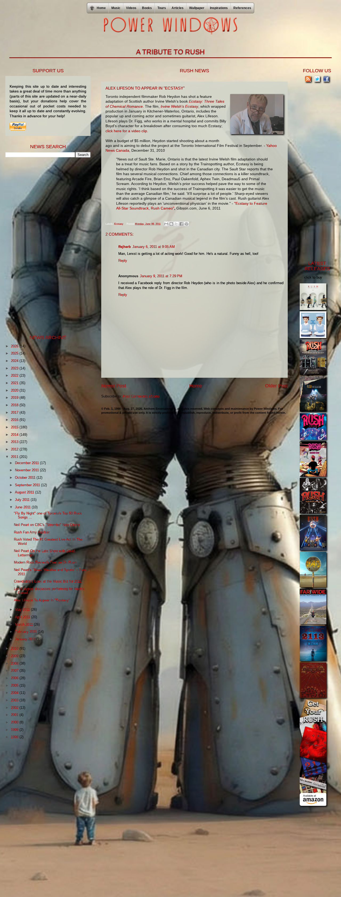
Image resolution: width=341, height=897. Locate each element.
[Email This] (166, 224)
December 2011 (27, 463)
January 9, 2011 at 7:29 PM (161, 276)
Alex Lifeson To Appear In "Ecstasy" (42, 600)
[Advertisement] (45, 245)
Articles (178, 8)
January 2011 (25, 639)
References (242, 8)
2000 (15, 722)
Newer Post (113, 385)
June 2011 (23, 507)
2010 (15, 648)
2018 (15, 405)
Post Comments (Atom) (141, 396)
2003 (15, 700)
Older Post (276, 385)
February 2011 (26, 632)
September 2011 (28, 485)
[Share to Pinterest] (186, 224)
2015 (15, 427)
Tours (161, 8)
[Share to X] (176, 224)
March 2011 (24, 624)
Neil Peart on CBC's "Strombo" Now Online (47, 525)
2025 (15, 353)
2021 (15, 383)
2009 (15, 656)
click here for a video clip (126, 131)
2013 (15, 442)
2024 (15, 361)
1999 (15, 730)
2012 (15, 449)
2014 (15, 435)
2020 (15, 390)
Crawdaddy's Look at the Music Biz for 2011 (48, 581)
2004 (15, 693)
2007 (15, 671)
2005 (15, 685)
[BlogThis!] (171, 224)
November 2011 (27, 470)
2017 (15, 413)
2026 (15, 346)
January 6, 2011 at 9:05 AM (153, 247)
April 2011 (23, 617)
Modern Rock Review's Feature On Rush (45, 562)
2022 (15, 375)
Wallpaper (196, 8)
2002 (15, 708)
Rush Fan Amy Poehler (32, 532)
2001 (15, 715)
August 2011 (25, 492)
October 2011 (25, 478)
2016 (15, 420)
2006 (15, 678)
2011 (15, 457)
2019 (15, 398)
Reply (122, 261)
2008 (15, 663)
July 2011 (23, 500)
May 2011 (23, 610)
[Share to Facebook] (181, 224)
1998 (15, 737)
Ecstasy (118, 224)
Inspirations (219, 8)
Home (195, 385)
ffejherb (124, 247)
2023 (15, 368)
